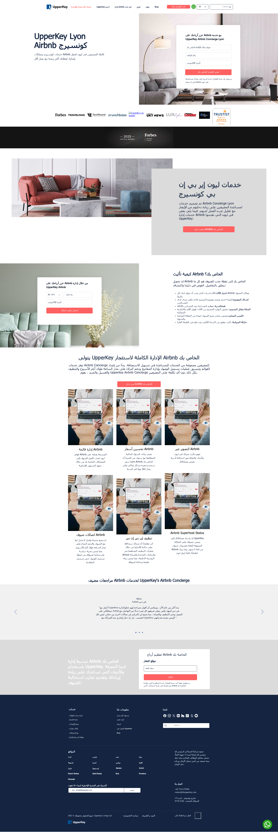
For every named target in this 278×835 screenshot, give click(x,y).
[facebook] (165, 715)
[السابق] (15, 612)
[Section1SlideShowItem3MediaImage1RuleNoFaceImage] (142, 632)
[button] (147, 7)
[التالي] (262, 612)
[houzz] (182, 715)
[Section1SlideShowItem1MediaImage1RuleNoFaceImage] (136, 632)
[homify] (191, 715)
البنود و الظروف (148, 816)
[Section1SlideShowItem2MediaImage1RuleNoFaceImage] (139, 632)
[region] (90, 430)
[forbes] (187, 715)
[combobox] (170, 668)
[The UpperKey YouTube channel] (196, 715)
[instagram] (169, 715)
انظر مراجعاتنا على (183, 815)
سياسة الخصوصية (130, 816)
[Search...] (165, 725)
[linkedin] (178, 715)
